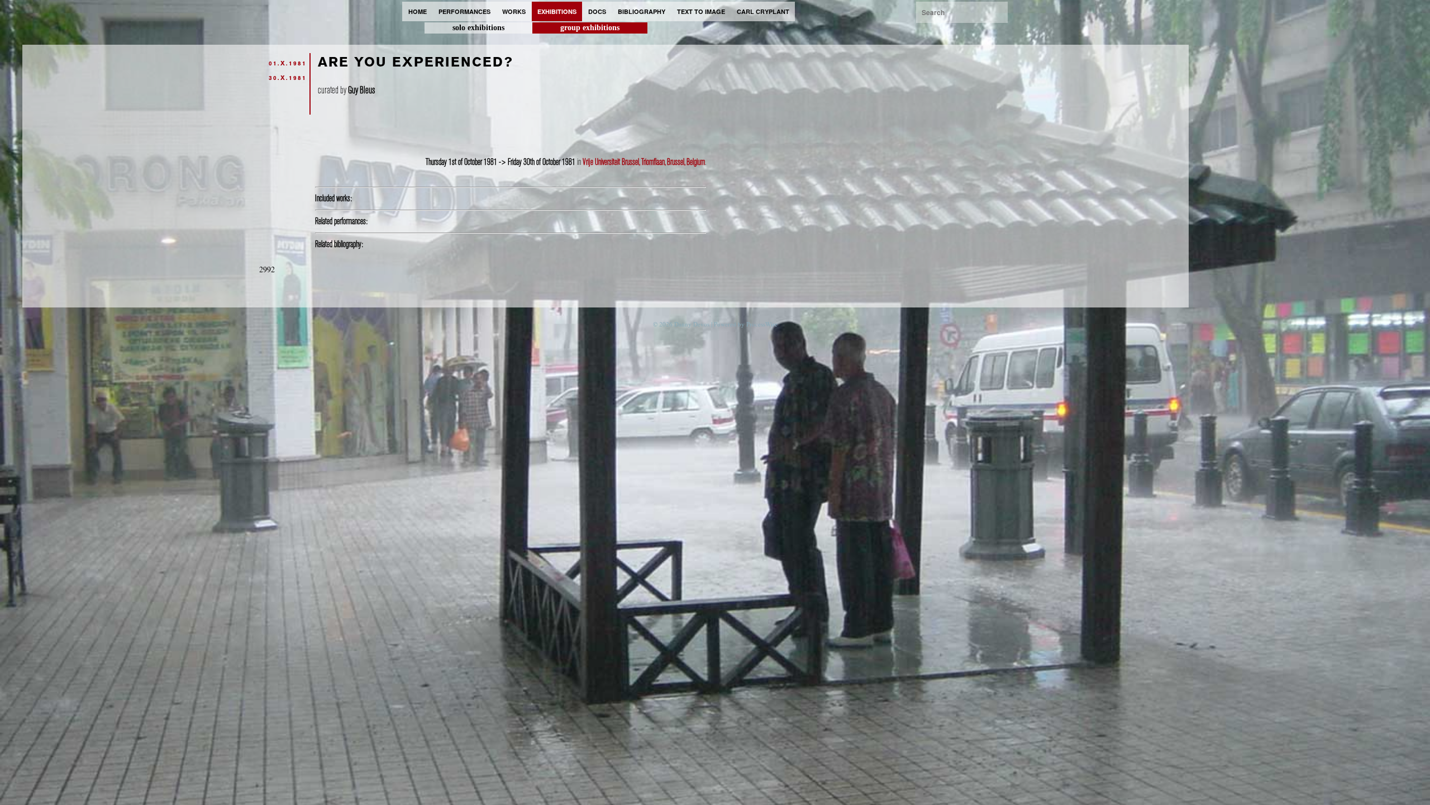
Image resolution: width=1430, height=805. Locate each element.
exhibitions (556, 11)
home (417, 11)
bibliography (641, 11)
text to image (701, 11)
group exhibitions (589, 27)
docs (597, 11)
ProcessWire (762, 324)
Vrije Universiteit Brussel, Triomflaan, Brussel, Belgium (644, 162)
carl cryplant (763, 11)
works (514, 11)
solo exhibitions (478, 27)
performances (464, 11)
